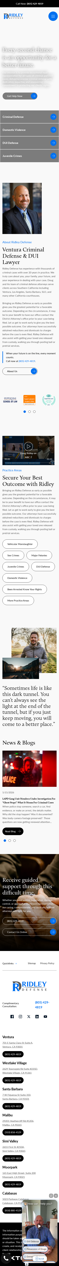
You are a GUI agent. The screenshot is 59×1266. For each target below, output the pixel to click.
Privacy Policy (47, 963)
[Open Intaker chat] (26, 1264)
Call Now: (29, 3)
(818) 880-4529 (13, 1210)
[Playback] (28, 450)
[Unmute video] (40, 1226)
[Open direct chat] (51, 1196)
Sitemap (32, 963)
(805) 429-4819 (27, 361)
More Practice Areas (18, 600)
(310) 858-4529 (13, 1132)
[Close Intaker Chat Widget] (56, 1196)
